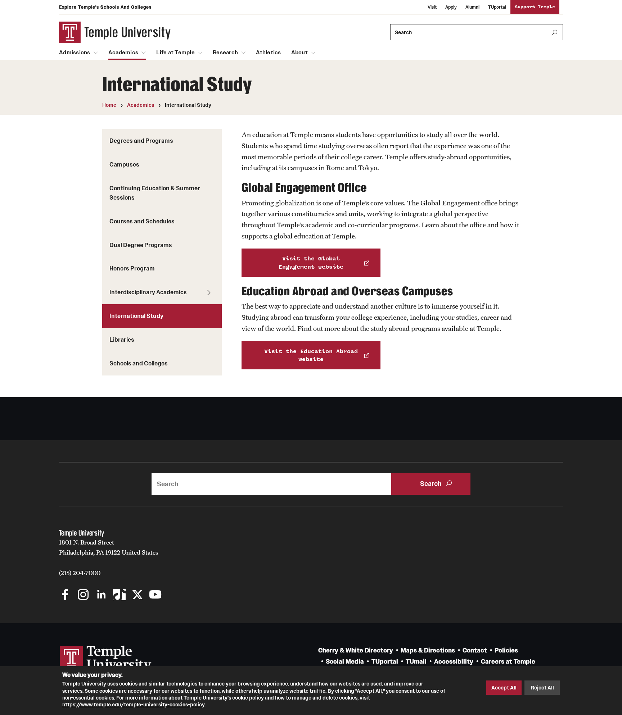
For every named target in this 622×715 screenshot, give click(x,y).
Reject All (542, 687)
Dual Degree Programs (140, 245)
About (299, 52)
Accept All (504, 687)
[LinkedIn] (101, 595)
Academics (123, 52)
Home (109, 105)
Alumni (472, 7)
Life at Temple (175, 52)
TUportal (497, 7)
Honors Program (132, 268)
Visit (432, 7)
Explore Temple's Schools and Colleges (105, 7)
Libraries (121, 339)
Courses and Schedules (142, 221)
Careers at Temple (508, 661)
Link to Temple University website (106, 659)
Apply (451, 7)
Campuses (124, 164)
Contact (475, 650)
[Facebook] (65, 595)
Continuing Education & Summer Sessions (154, 193)
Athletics (268, 52)
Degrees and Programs (141, 140)
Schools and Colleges (138, 363)
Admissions (74, 52)
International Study (136, 315)
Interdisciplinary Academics (148, 292)
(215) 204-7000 (79, 573)
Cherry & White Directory (355, 650)
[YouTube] (155, 595)
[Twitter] (137, 595)
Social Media (345, 661)
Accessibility (453, 661)
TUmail (416, 661)
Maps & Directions (428, 650)
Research (225, 52)
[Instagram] (83, 595)
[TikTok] (119, 595)
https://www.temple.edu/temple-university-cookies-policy (133, 704)
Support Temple (535, 7)
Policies (506, 650)
